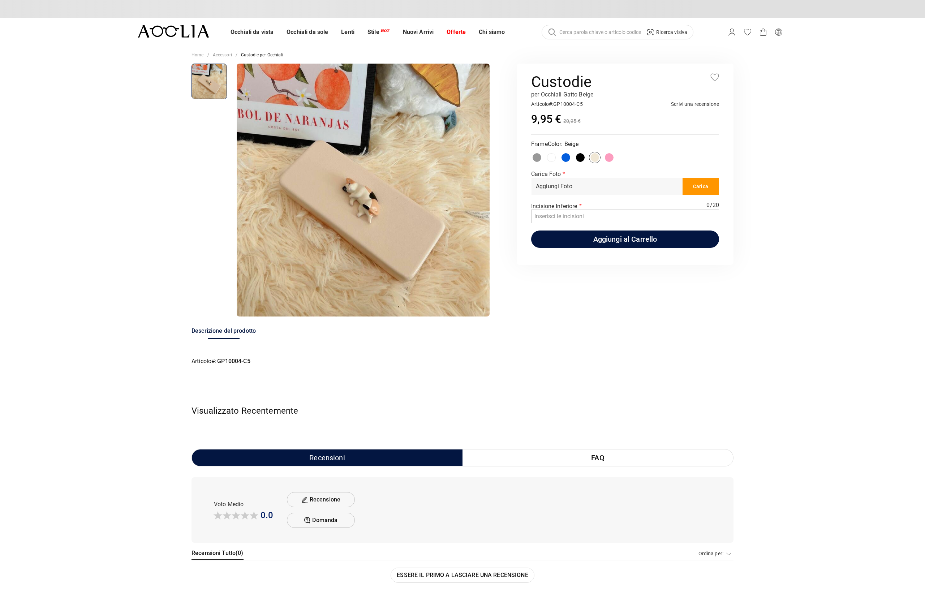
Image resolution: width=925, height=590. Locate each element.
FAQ (597, 457)
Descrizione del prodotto (224, 330)
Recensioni (327, 457)
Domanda (324, 520)
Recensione (325, 499)
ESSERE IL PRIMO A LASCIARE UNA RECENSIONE (462, 575)
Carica (700, 186)
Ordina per (710, 553)
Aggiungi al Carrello (625, 239)
